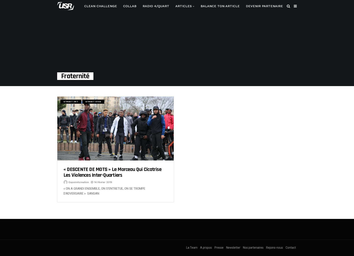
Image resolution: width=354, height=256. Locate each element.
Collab (129, 6)
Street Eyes (93, 101)
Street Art (71, 101)
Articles (183, 6)
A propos (206, 247)
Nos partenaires (253, 247)
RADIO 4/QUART (156, 6)
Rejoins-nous (274, 247)
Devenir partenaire (264, 6)
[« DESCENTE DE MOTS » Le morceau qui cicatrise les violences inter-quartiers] (115, 128)
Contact (291, 247)
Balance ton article (220, 6)
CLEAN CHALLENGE (100, 6)
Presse (219, 247)
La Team (191, 247)
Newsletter (233, 247)
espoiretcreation (79, 182)
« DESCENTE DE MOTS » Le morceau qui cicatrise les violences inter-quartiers (112, 172)
